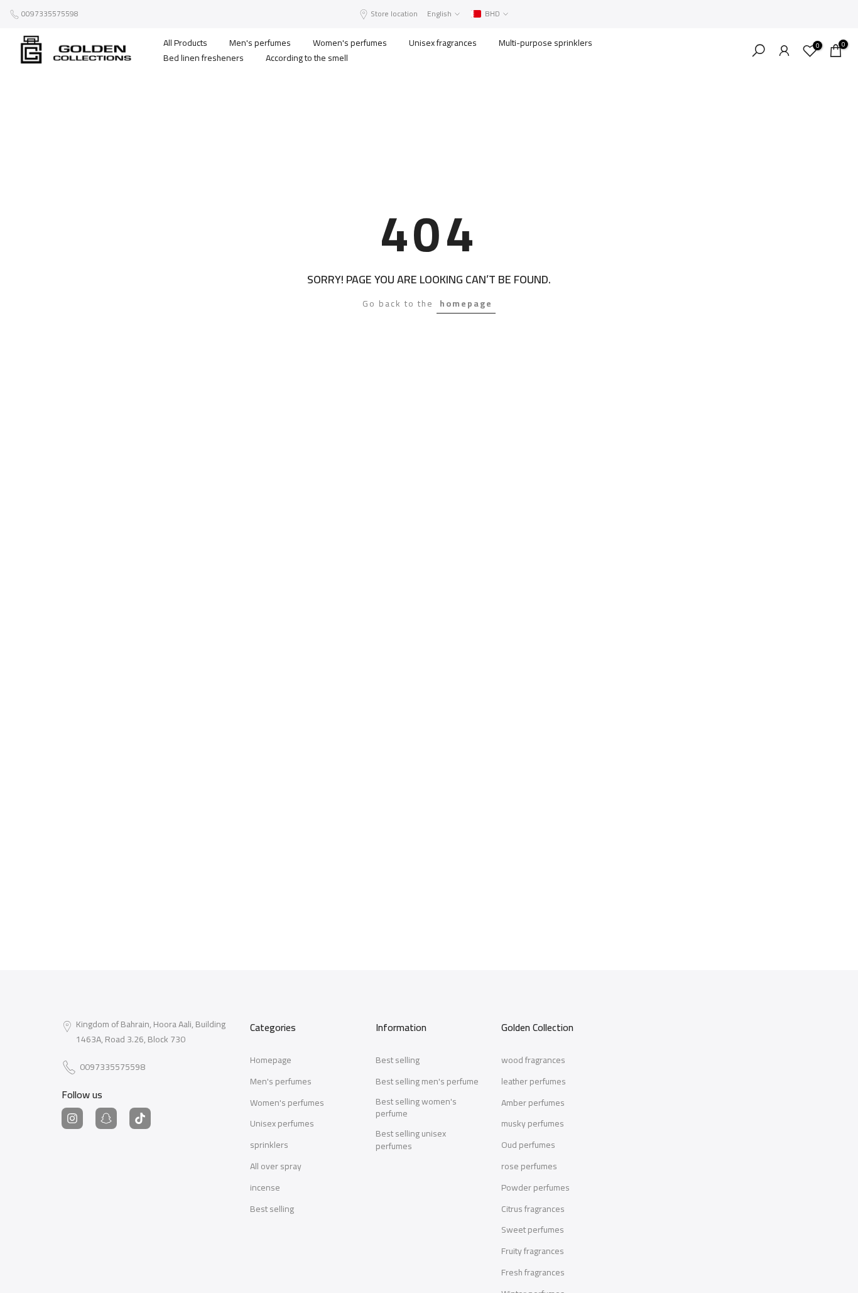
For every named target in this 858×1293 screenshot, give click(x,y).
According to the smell (307, 57)
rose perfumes (529, 1166)
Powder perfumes (535, 1188)
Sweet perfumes (532, 1230)
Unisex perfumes (282, 1124)
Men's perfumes (260, 42)
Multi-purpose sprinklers (545, 42)
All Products (185, 42)
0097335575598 (50, 13)
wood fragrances (533, 1060)
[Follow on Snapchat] (106, 1118)
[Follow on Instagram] (72, 1118)
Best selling (272, 1209)
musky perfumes (532, 1124)
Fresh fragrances (533, 1273)
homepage (466, 303)
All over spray (275, 1166)
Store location (394, 13)
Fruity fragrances (532, 1251)
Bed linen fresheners (203, 57)
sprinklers (269, 1145)
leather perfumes (533, 1082)
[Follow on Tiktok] (140, 1118)
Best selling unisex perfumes (411, 1140)
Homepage (270, 1060)
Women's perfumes (350, 42)
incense (265, 1188)
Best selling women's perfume (416, 1108)
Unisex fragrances (443, 42)
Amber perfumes (533, 1103)
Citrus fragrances (533, 1209)
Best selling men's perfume (427, 1082)
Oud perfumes (528, 1145)
